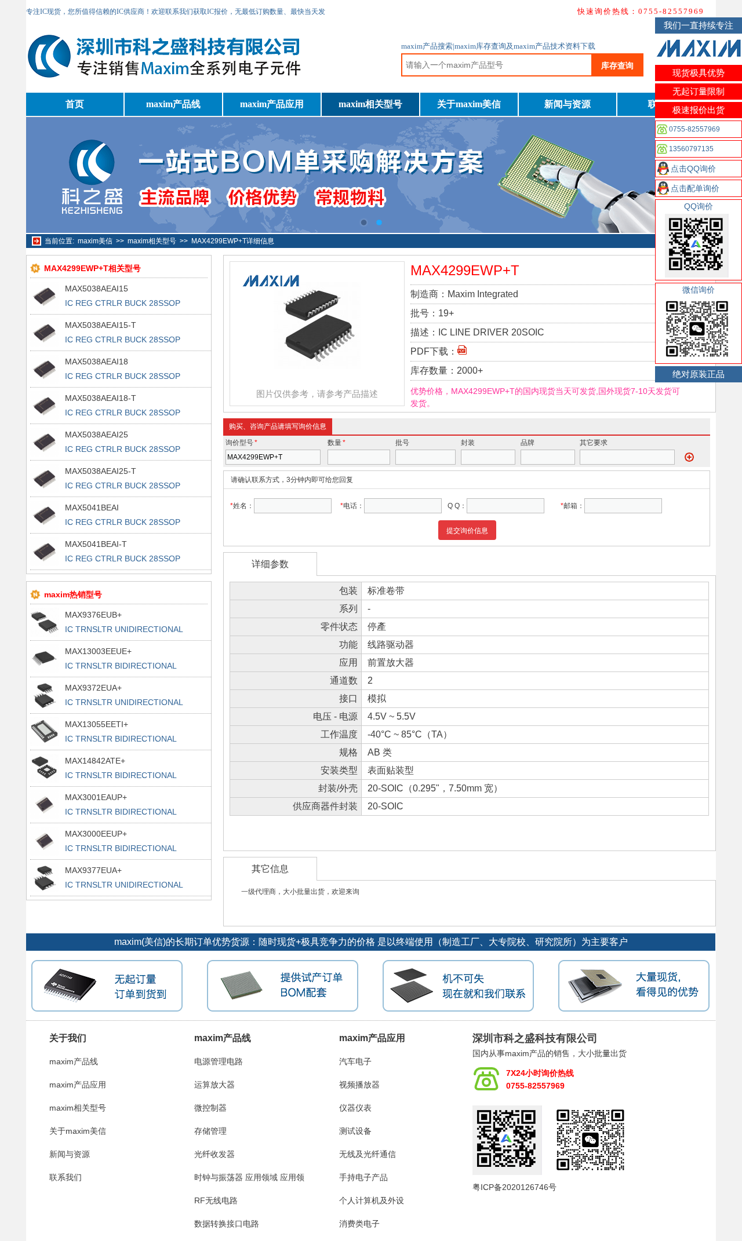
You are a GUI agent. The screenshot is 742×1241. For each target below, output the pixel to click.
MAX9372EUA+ (93, 687)
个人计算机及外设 (371, 1200)
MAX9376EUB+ (93, 614)
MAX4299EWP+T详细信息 (232, 241)
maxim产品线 (173, 104)
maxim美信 (95, 241)
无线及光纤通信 (367, 1154)
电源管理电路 (218, 1061)
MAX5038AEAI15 (96, 288)
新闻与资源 (567, 104)
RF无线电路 (216, 1200)
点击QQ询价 (693, 168)
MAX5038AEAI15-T (100, 325)
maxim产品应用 (272, 104)
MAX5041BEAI (92, 507)
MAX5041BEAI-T (96, 544)
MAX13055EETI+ (96, 724)
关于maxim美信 (469, 104)
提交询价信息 (467, 531)
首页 (75, 104)
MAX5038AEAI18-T (100, 398)
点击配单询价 (695, 188)
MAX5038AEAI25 (96, 434)
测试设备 (355, 1131)
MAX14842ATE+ (95, 760)
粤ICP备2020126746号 (514, 1187)
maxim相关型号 (370, 104)
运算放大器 (214, 1084)
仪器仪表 (355, 1107)
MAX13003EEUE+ (98, 651)
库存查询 (617, 65)
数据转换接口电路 (226, 1223)
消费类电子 (359, 1223)
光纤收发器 (214, 1154)
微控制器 (210, 1107)
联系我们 (65, 1177)
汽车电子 (355, 1061)
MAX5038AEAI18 (96, 361)
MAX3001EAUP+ (96, 797)
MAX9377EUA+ (93, 870)
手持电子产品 (363, 1177)
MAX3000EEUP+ (96, 833)
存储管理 (210, 1131)
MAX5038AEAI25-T (100, 471)
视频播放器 (359, 1084)
